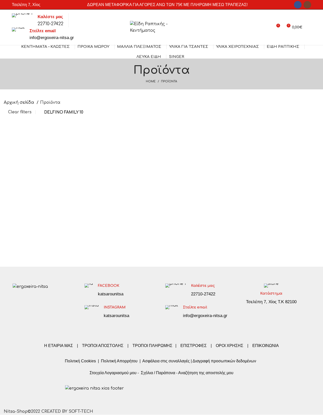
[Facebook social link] (298, 5)
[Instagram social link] (307, 5)
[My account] (266, 27)
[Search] (309, 27)
